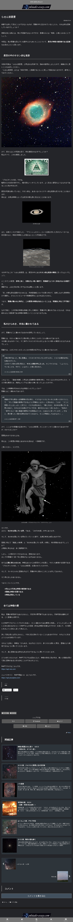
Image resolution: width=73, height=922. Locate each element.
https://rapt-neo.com (8, 669)
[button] (48, 726)
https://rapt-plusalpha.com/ (10, 677)
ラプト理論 (6, 713)
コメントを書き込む (36, 896)
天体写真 (14, 713)
